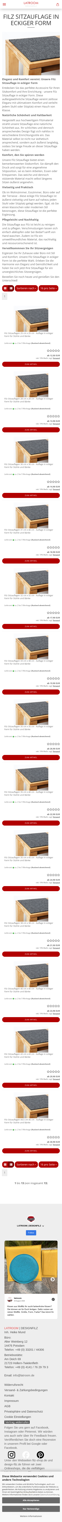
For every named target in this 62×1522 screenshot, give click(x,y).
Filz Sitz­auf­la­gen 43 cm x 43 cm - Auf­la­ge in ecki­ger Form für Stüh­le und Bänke (28, 1055)
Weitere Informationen (31, 1516)
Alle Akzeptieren (31, 1500)
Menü (4, 4)
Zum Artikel (31, 364)
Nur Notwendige (31, 1508)
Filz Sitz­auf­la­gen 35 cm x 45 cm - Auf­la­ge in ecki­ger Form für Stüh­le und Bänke (28, 859)
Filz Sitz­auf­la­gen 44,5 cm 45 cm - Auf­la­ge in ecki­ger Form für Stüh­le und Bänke (28, 1121)
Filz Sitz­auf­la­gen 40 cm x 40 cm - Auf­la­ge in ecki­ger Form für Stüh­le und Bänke (28, 990)
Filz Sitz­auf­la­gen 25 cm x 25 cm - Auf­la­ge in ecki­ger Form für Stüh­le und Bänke (28, 334)
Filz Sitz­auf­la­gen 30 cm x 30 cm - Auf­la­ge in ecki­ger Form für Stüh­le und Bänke (28, 465)
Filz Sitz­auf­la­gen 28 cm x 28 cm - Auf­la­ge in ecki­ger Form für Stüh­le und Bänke (28, 400)
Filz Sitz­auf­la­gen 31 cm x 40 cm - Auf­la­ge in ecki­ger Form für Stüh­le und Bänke (28, 531)
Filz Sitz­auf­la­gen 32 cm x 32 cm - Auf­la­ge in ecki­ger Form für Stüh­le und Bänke (28, 597)
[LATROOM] (31, 4)
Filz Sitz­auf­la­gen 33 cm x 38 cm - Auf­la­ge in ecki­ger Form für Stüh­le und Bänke (28, 662)
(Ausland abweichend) (40, 343)
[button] (5, 288)
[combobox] (26, 288)
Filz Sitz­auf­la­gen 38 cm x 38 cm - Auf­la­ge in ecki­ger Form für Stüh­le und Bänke (28, 924)
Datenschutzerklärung (49, 1494)
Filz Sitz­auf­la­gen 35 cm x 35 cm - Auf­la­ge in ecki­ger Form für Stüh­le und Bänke (28, 728)
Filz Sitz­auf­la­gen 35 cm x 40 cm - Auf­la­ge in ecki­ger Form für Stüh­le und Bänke (28, 793)
